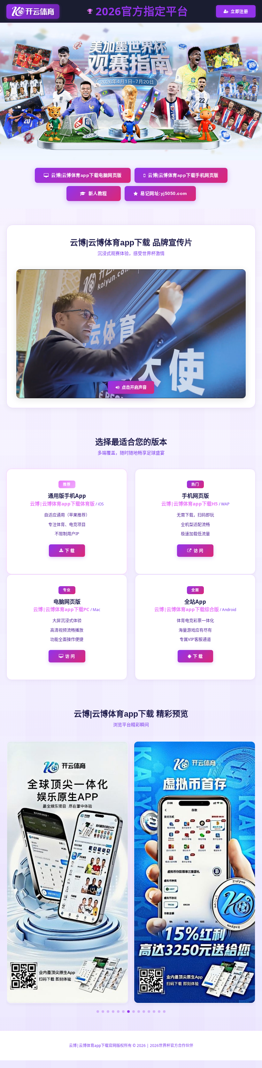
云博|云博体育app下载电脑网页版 (86, 175)
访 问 (199, 550)
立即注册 (239, 11)
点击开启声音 (134, 387)
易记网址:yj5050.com (163, 193)
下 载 (70, 550)
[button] (97, 1011)
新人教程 (98, 193)
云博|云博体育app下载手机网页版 (183, 175)
